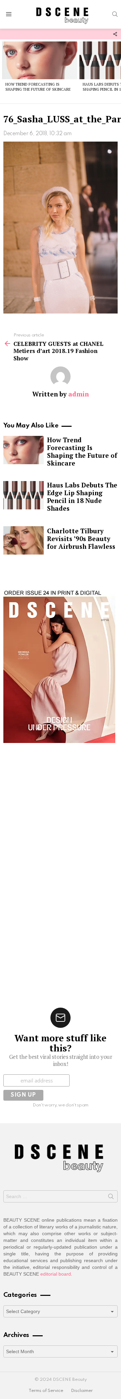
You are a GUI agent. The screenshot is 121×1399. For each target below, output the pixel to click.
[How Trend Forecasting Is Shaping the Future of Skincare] (39, 60)
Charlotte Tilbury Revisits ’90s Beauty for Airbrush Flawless (81, 538)
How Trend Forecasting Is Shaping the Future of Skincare (38, 87)
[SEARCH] (115, 14)
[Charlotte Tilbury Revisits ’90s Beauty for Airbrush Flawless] (23, 540)
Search (111, 1197)
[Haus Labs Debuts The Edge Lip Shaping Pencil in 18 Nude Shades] (23, 495)
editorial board (55, 1274)
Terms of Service (46, 1391)
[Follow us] (115, 34)
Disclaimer (82, 1391)
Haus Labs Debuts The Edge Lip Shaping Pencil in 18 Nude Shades (82, 496)
